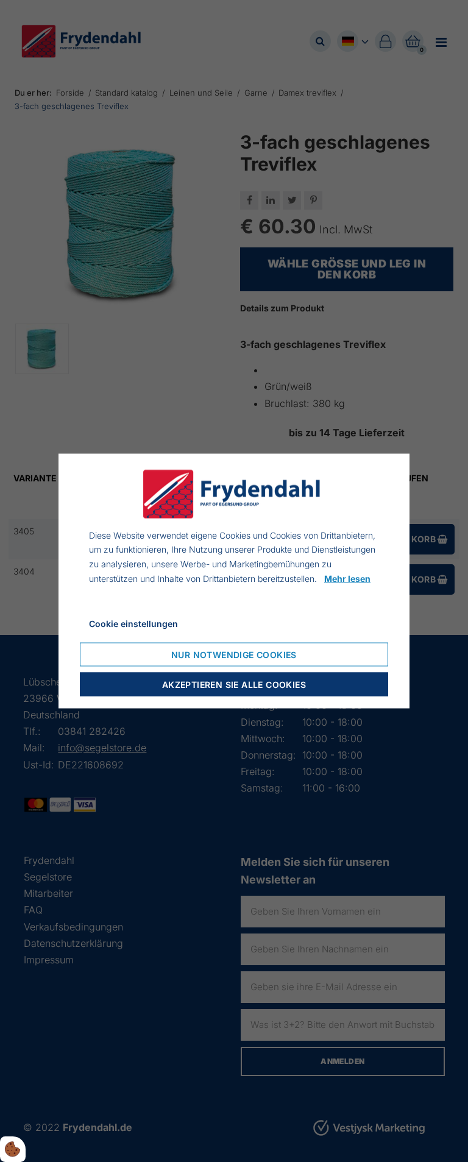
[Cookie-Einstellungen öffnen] (13, 1149)
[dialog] (234, 581)
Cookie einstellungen (133, 623)
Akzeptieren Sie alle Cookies (234, 684)
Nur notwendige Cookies (234, 655)
